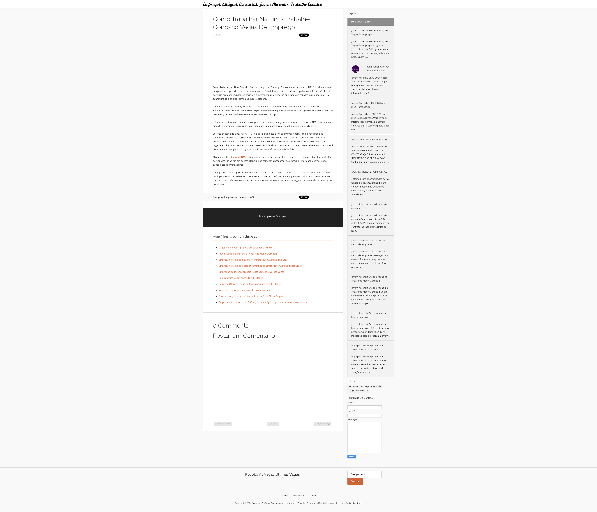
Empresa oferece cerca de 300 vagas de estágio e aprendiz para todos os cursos (263, 302)
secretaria (353, 386)
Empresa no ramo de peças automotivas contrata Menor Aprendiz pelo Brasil (260, 265)
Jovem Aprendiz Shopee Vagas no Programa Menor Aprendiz (369, 278)
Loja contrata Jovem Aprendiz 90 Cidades (241, 277)
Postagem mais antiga (323, 424)
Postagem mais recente (223, 424)
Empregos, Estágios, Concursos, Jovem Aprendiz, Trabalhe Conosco (262, 4)
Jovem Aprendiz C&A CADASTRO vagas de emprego (368, 242)
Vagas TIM (239, 156)
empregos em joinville (371, 386)
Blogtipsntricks (355, 503)
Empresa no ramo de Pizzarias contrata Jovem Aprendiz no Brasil (254, 259)
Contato (313, 495)
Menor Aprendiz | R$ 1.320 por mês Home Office (368, 104)
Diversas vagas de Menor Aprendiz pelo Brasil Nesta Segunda (252, 296)
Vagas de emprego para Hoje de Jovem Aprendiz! (245, 289)
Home (285, 495)
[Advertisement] (273, 63)
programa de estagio (358, 390)
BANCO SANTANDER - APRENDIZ (369, 139)
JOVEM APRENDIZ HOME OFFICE (369, 171)
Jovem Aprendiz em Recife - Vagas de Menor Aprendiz (248, 253)
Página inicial (273, 424)
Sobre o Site (298, 495)
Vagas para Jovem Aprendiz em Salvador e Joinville (246, 247)
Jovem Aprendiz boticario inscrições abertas (370, 206)
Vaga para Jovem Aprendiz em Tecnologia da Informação (367, 347)
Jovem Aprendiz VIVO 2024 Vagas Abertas (377, 68)
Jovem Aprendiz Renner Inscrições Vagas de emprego (369, 32)
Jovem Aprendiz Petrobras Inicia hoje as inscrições (368, 314)
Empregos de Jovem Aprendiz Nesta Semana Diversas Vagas (251, 271)
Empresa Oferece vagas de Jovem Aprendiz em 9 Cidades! (250, 283)
